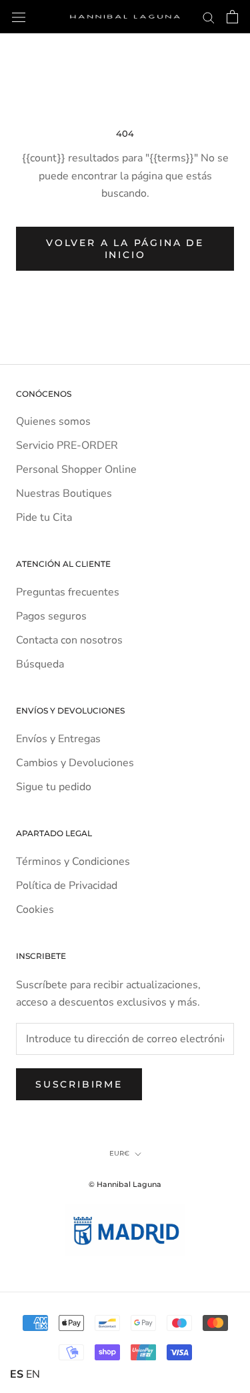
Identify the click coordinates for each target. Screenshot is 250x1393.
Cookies (35, 909)
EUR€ (119, 1153)
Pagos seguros (51, 616)
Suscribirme (79, 1084)
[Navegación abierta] (18, 16)
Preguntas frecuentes (67, 592)
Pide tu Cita (44, 517)
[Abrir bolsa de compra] (232, 16)
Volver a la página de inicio (125, 249)
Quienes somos (53, 421)
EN (33, 1374)
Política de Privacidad (66, 885)
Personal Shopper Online (76, 469)
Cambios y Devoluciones (75, 763)
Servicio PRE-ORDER (67, 445)
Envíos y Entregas (58, 739)
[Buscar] (209, 17)
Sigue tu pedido (53, 787)
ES (16, 1374)
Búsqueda (40, 664)
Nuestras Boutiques (64, 493)
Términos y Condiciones (73, 861)
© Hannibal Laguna (125, 1184)
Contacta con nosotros (69, 640)
